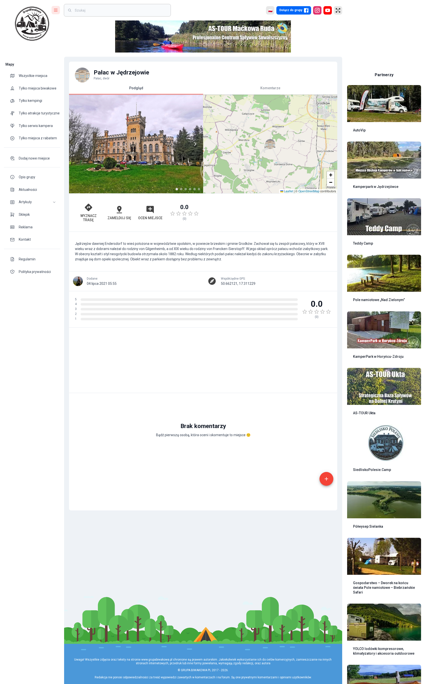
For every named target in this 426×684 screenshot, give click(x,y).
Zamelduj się (119, 218)
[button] (32, 202)
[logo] (32, 23)
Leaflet (288, 191)
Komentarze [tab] (270, 88)
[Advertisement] (270, 213)
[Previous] (77, 144)
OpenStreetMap (309, 191)
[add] (326, 479)
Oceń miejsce (150, 218)
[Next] (195, 144)
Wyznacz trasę (88, 218)
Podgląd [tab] (136, 88)
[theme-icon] (14, 75)
